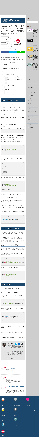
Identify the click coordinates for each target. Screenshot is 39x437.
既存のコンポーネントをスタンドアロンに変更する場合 (14, 80)
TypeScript (3, 415)
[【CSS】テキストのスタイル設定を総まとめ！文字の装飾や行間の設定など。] (30, 49)
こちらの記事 (14, 241)
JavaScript (29, 84)
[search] (37, 22)
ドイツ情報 (30, 127)
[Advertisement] (19, 8)
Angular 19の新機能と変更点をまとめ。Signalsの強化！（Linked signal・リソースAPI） (35, 32)
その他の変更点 (6, 89)
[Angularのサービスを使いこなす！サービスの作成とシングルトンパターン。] (3, 387)
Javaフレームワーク (31, 111)
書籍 (29, 119)
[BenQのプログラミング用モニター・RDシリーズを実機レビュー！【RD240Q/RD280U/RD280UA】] (30, 40)
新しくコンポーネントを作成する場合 (12, 77)
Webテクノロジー (31, 92)
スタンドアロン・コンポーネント (8, 74)
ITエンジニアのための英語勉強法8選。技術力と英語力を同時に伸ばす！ (35, 57)
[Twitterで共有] (13, 52)
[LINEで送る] (21, 52)
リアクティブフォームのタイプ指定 (9, 85)
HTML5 (29, 79)
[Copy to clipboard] (24, 130)
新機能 (3, 34)
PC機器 (29, 122)
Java (28, 108)
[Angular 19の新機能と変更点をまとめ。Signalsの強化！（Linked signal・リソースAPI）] (30, 30)
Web (28, 76)
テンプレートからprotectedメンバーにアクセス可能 (13, 92)
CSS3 (2, 405)
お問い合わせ (28, 405)
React (28, 103)
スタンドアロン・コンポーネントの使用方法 (12, 76)
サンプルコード (6, 34)
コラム (29, 124)
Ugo (34, 410)
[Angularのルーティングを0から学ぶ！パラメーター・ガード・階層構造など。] (3, 368)
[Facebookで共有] (5, 52)
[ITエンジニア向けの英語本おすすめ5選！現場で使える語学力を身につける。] (30, 64)
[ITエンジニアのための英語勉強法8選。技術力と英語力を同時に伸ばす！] (30, 57)
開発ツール (30, 95)
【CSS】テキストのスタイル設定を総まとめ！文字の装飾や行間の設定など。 (35, 49)
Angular (16, 33)
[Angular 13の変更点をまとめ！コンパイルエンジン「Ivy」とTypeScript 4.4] (3, 377)
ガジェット (29, 116)
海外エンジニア (30, 130)
